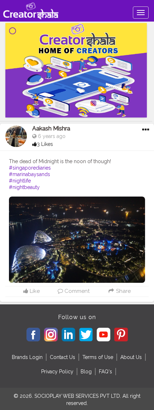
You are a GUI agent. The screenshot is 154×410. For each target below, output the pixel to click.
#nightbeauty (24, 187)
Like (34, 291)
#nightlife (20, 181)
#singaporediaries (30, 168)
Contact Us (62, 357)
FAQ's (105, 371)
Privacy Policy (57, 371)
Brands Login (27, 357)
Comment (76, 291)
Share (122, 291)
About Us (131, 357)
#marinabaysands (29, 174)
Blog (86, 371)
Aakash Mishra (51, 128)
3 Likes (45, 144)
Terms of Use (97, 357)
